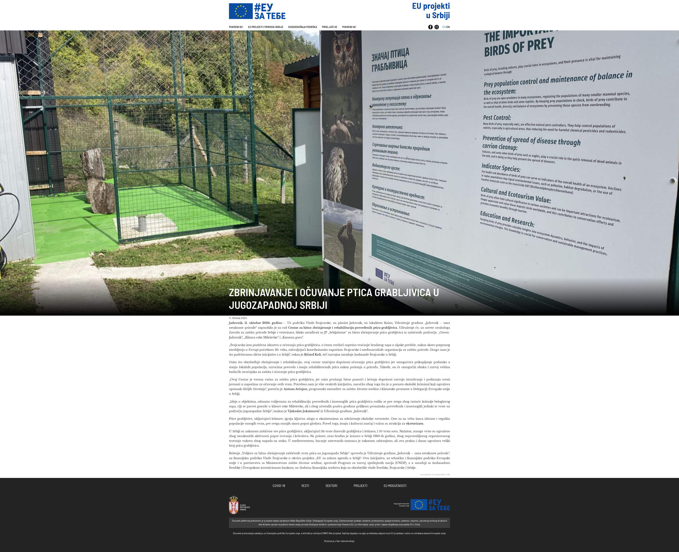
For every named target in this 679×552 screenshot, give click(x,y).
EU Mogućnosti (395, 486)
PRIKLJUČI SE (329, 27)
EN (448, 27)
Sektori (331, 486)
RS (443, 27)
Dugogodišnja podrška (302, 27)
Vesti (305, 486)
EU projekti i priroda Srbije (265, 27)
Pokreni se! (236, 27)
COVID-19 (279, 486)
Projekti (360, 486)
